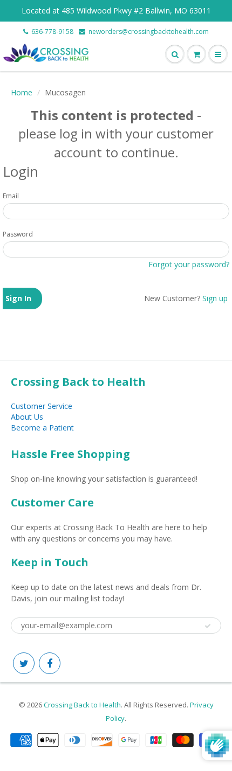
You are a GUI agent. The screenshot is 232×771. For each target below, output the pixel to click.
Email (11, 195)
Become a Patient (42, 427)
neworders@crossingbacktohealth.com (148, 32)
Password (18, 234)
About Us (27, 417)
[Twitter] (24, 663)
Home (21, 92)
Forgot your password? (188, 264)
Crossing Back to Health (82, 705)
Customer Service (41, 406)
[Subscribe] (207, 626)
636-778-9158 (52, 32)
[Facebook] (49, 663)
